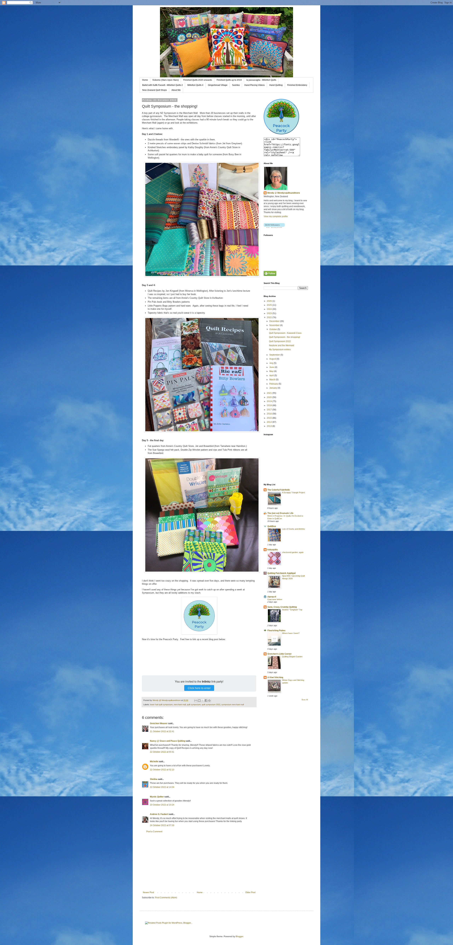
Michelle (154, 761)
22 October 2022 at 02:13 (162, 769)
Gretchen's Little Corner (279, 654)
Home (145, 80)
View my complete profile (276, 216)
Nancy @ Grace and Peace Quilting (167, 741)
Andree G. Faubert (159, 814)
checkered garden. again (292, 552)
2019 (269, 401)
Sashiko (236, 85)
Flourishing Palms (276, 630)
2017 (269, 409)
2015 (269, 418)
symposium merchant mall (232, 704)
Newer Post (148, 892)
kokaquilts (272, 549)
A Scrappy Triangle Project (293, 492)
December (274, 321)
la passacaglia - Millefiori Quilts (261, 80)
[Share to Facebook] (206, 700)
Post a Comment (154, 831)
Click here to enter (199, 688)
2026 (269, 301)
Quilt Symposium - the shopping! (284, 337)
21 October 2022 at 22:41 (162, 731)
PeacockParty (281, 128)
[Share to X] (202, 700)
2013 (269, 426)
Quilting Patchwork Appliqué (281, 573)
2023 (269, 313)
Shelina (153, 779)
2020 (269, 397)
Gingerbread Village (217, 85)
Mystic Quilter (157, 796)
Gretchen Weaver (159, 723)
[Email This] (196, 700)
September (274, 355)
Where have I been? (290, 633)
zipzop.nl (271, 596)
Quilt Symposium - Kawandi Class (285, 333)
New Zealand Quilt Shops (154, 90)
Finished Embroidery (297, 85)
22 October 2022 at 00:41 (162, 752)
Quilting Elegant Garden (292, 656)
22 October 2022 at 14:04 (162, 787)
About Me (176, 90)
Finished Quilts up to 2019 (229, 80)
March (272, 379)
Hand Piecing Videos (254, 85)
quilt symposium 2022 (211, 704)
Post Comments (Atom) (166, 897)
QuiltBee (271, 526)
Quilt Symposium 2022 (280, 341)
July (271, 363)
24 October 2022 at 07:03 (162, 825)
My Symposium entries (280, 349)
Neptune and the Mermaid (281, 345)
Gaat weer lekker (274, 599)
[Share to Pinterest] (209, 700)
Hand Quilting (276, 85)
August (273, 359)
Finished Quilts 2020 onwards (197, 80)
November (274, 325)
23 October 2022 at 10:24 (162, 805)
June (272, 367)
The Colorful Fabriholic (278, 490)
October (273, 329)
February (274, 384)
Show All (305, 700)
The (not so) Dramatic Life (280, 513)
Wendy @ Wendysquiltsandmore (283, 193)
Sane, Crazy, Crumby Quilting (282, 607)
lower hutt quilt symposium (161, 704)
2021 (269, 393)
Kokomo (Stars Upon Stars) (166, 80)
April (271, 375)
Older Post (250, 892)
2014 (269, 422)
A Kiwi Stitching (275, 677)
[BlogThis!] (199, 700)
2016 (269, 414)
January (273, 388)
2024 (269, 309)
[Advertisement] (199, 862)
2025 (269, 305)
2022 (269, 317)
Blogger (239, 936)
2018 (269, 405)
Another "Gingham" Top (292, 610)
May (271, 371)
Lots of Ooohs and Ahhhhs (293, 529)
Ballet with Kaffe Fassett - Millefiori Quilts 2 (162, 85)
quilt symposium (194, 704)
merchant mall (180, 704)
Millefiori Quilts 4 (195, 85)
